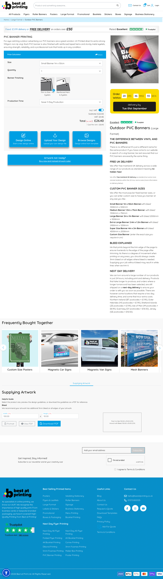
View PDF (28, 423)
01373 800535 (134, 500)
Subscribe (137, 450)
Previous (3, 347)
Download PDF (50, 423)
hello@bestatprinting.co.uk (140, 496)
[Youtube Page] (143, 508)
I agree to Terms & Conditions (131, 469)
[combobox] (71, 63)
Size (9, 62)
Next (160, 348)
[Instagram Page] (135, 508)
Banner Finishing (15, 78)
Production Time (15, 101)
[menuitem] (14, 14)
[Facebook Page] (127, 508)
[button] (47, 84)
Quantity (12, 70)
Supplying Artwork (81, 383)
